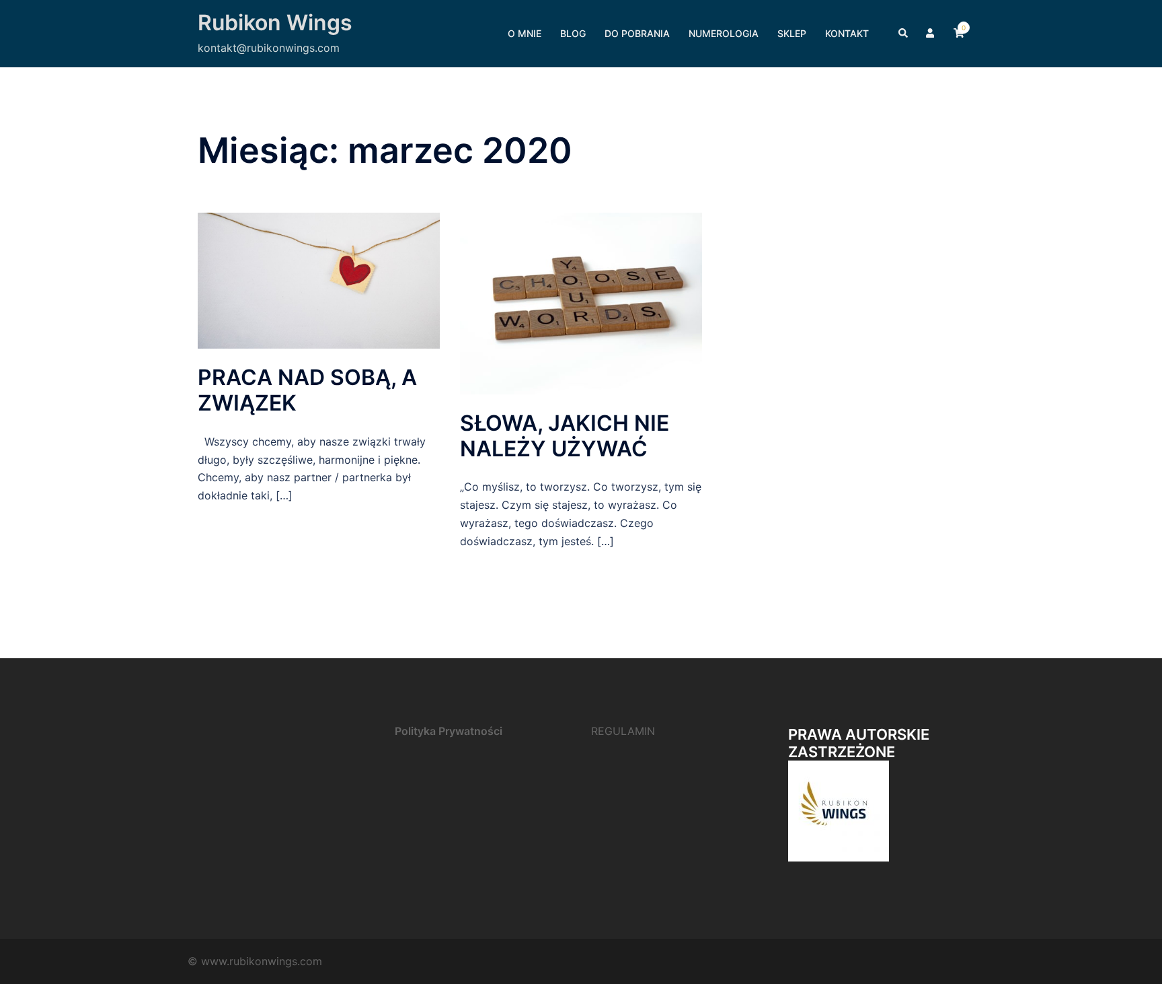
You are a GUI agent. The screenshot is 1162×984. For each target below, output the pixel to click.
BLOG (573, 33)
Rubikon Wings (275, 22)
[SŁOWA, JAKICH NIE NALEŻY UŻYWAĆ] (581, 302)
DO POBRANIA (637, 33)
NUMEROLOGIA (724, 33)
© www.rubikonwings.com (255, 961)
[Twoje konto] (931, 33)
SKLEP (791, 33)
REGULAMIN (623, 731)
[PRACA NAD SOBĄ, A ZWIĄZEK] (319, 279)
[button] (903, 33)
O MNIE (524, 33)
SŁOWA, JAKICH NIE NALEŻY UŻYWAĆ (564, 436)
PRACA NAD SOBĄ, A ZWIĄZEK (307, 390)
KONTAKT (847, 33)
